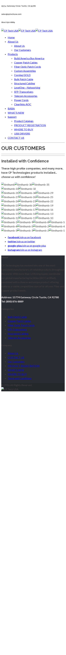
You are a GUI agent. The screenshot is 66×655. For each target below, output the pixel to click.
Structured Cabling (24, 83)
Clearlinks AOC (22, 104)
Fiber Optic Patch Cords (27, 66)
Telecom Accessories (25, 95)
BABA (11, 108)
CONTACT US (16, 137)
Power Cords (21, 100)
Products (13, 54)
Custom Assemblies (25, 70)
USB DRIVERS (22, 133)
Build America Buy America (29, 58)
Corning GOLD (22, 75)
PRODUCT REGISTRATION (30, 125)
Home (11, 37)
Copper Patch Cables (25, 62)
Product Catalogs (23, 121)
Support (12, 116)
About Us (13, 41)
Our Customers (22, 49)
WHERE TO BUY (23, 129)
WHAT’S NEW (16, 112)
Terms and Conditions (20, 378)
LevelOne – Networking (27, 87)
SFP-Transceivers (23, 91)
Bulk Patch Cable (23, 79)
